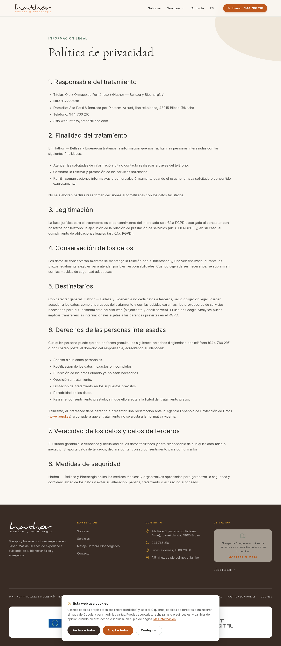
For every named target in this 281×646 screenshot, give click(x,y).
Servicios (173, 8)
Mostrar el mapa (243, 557)
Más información (164, 619)
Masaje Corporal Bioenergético (98, 546)
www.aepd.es (60, 416)
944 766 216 (160, 542)
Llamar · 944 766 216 (247, 8)
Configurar (149, 630)
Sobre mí (154, 8)
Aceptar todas (118, 630)
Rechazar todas (83, 630)
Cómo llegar (223, 570)
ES (212, 8)
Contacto (197, 8)
